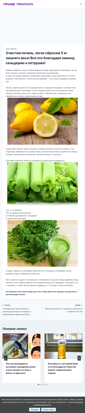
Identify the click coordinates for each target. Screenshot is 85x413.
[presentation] (21, 346)
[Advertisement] (42, 24)
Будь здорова (11, 49)
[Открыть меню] (81, 4)
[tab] (38, 384)
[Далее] (79, 358)
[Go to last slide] (5, 358)
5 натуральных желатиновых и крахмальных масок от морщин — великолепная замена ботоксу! (17, 310)
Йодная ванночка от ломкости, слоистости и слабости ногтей (64, 308)
